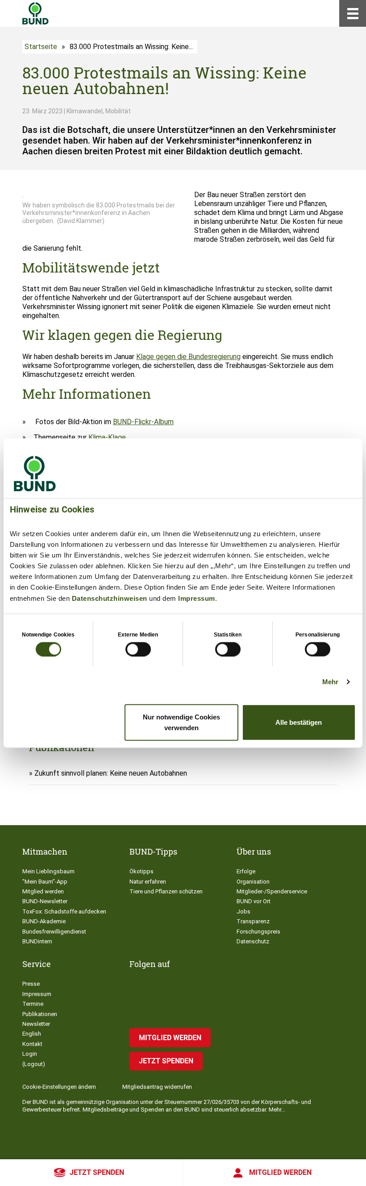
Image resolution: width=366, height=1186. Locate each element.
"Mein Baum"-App (44, 881)
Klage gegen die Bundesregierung (188, 356)
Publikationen (39, 1014)
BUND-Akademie (44, 921)
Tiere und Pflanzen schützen (166, 891)
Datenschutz (253, 941)
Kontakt (32, 1044)
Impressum (196, 598)
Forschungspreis (258, 931)
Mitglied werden (280, 1172)
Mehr (330, 681)
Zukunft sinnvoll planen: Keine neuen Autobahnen (110, 773)
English (31, 1033)
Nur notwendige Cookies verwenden (181, 722)
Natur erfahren (147, 881)
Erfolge (246, 871)
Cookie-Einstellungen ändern (59, 1086)
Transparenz (253, 921)
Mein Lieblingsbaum (48, 871)
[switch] (138, 649)
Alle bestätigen (298, 722)
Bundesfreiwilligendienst (54, 931)
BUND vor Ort (253, 901)
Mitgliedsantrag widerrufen (157, 1086)
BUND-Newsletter (44, 901)
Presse (31, 983)
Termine (32, 1003)
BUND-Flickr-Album (143, 421)
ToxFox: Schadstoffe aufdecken (64, 911)
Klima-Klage (107, 437)
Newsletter (36, 1024)
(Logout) (33, 1064)
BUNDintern (37, 941)
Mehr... (277, 1109)
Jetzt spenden (97, 1172)
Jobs (243, 911)
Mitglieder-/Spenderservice (272, 891)
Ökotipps (141, 871)
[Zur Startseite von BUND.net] (35, 13)
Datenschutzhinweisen (109, 598)
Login (29, 1053)
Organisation (253, 881)
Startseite (41, 46)
